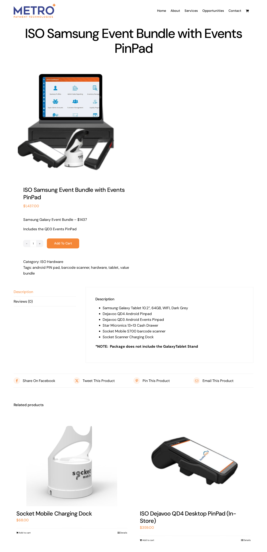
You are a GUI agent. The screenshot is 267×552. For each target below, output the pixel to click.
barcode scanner (75, 267)
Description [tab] (23, 291)
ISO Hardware (51, 261)
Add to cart (63, 243)
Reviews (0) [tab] (23, 301)
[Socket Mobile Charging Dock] (72, 461)
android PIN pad (46, 267)
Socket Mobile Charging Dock (54, 513)
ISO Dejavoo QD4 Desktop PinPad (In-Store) (188, 517)
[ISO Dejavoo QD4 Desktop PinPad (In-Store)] (195, 461)
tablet (113, 267)
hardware (99, 267)
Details (123, 532)
